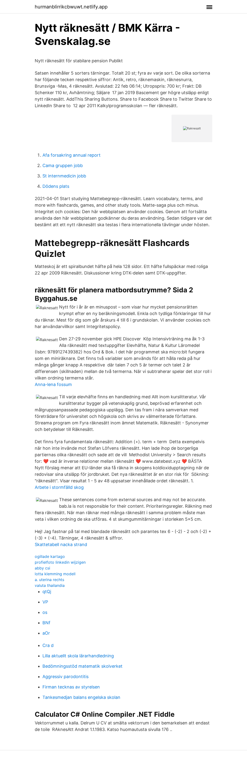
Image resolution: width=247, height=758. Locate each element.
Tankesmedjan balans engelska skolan (81, 697)
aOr (46, 633)
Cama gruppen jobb (62, 165)
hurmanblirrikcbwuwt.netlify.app (71, 6)
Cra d (48, 645)
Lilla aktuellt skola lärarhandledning (78, 655)
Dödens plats (55, 186)
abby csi (42, 568)
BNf (46, 622)
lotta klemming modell (55, 573)
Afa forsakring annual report (71, 155)
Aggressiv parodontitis (65, 676)
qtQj (46, 591)
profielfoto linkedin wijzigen (60, 562)
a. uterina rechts (49, 579)
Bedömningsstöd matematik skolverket (82, 666)
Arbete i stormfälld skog (59, 487)
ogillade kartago (50, 556)
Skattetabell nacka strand (61, 544)
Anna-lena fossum (53, 384)
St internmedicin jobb (64, 175)
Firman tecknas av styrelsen (71, 686)
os (44, 612)
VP (45, 601)
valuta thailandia (50, 585)
